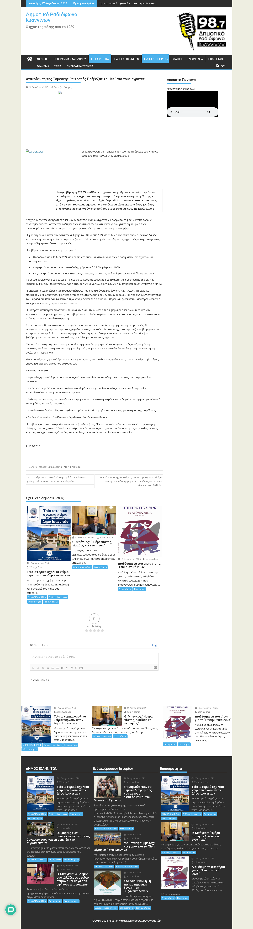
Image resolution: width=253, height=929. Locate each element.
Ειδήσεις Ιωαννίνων (126, 59)
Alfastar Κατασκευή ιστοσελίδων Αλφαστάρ (135, 920)
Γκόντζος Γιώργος (63, 87)
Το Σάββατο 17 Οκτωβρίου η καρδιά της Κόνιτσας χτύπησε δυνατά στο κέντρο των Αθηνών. (56, 479)
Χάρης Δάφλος (36, 567)
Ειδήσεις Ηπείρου (155, 59)
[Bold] (33, 668)
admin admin (106, 537)
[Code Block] (67, 668)
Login (154, 645)
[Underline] (43, 668)
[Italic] (38, 668)
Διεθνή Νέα (195, 59)
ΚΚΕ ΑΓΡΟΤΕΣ (74, 466)
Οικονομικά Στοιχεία (80, 66)
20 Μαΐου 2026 (133, 872)
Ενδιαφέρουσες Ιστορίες (106, 828)
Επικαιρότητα (100, 59)
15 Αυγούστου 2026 (85, 537)
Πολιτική (177, 59)
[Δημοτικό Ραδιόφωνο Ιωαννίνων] (29, 58)
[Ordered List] (52, 668)
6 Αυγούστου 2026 (68, 865)
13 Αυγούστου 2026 (130, 559)
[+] (81, 667)
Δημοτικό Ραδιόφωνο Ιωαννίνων (51, 17)
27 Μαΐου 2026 (133, 834)
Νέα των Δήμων (51, 601)
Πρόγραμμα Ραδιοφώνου (70, 59)
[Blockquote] (62, 668)
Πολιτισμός (216, 59)
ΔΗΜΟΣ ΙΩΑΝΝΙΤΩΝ (37, 597)
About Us (42, 59)
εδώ (192, 88)
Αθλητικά (42, 66)
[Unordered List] (57, 668)
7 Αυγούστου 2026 (68, 824)
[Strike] (47, 668)
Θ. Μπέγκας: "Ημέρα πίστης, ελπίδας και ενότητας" (131, 3)
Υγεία (57, 66)
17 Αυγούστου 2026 (39, 563)
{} (76, 667)
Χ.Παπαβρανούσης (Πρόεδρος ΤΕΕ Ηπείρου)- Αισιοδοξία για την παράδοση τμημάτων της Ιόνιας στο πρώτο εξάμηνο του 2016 (130, 481)
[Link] (72, 668)
